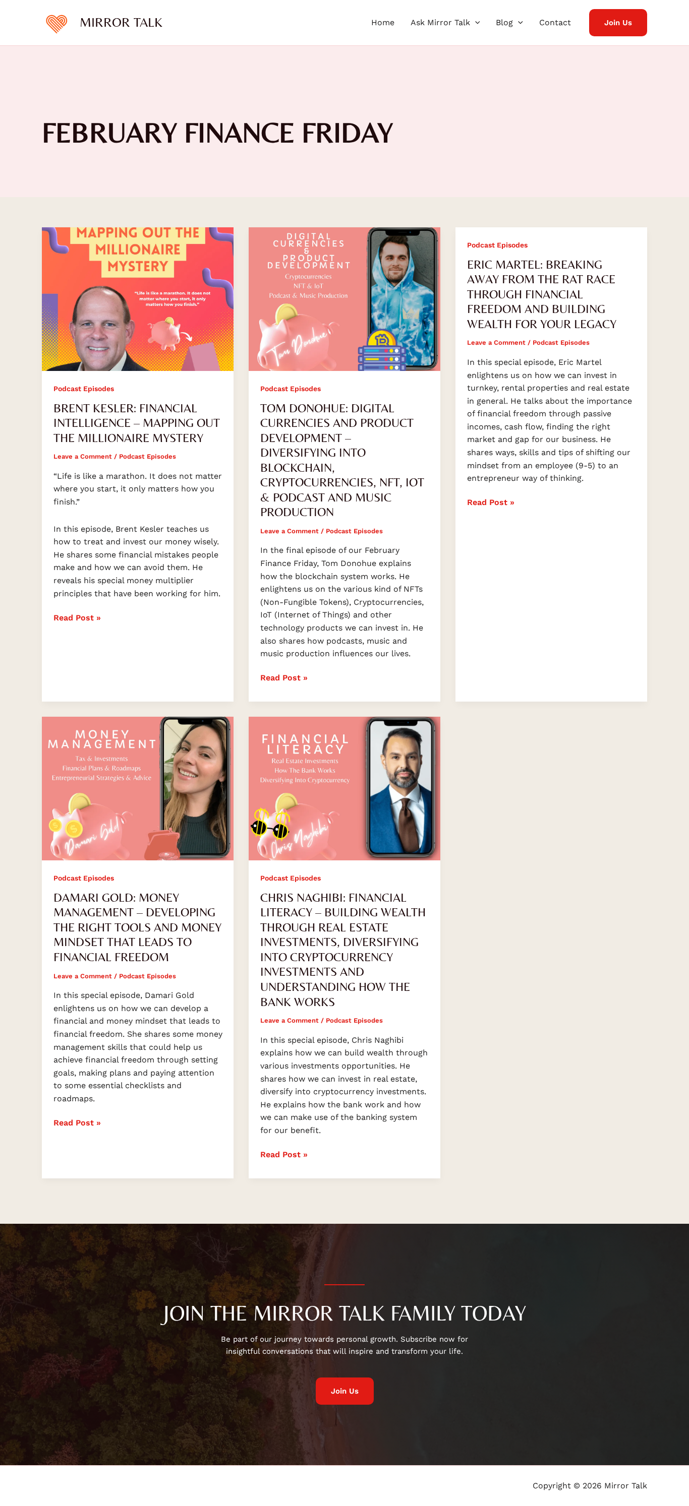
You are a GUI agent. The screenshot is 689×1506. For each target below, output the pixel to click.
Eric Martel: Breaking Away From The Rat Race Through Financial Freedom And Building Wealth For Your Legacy (541, 294)
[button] (475, 23)
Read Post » (77, 616)
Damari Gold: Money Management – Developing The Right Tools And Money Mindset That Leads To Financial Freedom (137, 927)
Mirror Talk (121, 22)
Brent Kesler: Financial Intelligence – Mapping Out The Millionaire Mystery (136, 423)
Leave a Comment (82, 456)
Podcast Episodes (83, 389)
